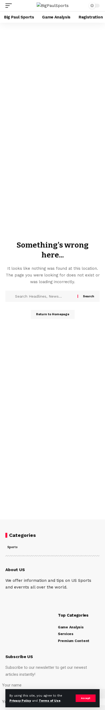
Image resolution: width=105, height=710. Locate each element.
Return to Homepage (52, 314)
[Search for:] (46, 296)
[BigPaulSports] (53, 5)
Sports (12, 547)
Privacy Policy (20, 701)
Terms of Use (49, 701)
